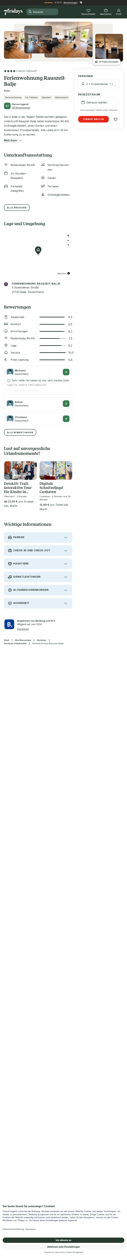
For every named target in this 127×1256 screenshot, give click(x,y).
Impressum (23, 629)
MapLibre (61, 273)
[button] (10, 140)
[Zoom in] (68, 235)
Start (6, 640)
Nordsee (41, 640)
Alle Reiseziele (23, 640)
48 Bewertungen (21, 107)
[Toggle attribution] (69, 273)
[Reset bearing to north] (68, 245)
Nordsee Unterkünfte (15, 643)
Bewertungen (71, 2)
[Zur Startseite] (13, 12)
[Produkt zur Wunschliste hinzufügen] (33, 466)
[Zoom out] (68, 240)
